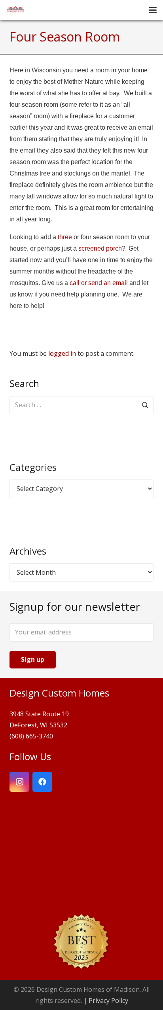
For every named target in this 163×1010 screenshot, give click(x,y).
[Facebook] (42, 782)
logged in (62, 353)
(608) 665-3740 (31, 736)
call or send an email (99, 282)
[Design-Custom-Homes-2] (15, 10)
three (65, 237)
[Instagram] (19, 782)
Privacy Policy (108, 1000)
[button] (153, 10)
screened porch (100, 248)
